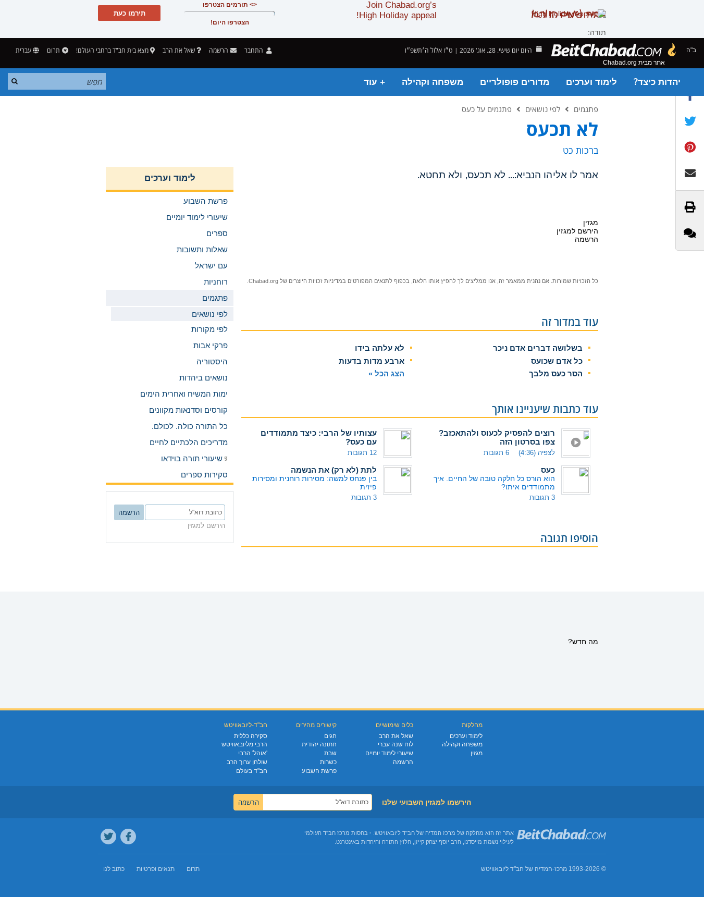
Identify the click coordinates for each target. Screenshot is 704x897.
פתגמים (586, 109)
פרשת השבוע (319, 771)
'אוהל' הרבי (252, 753)
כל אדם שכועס (557, 361)
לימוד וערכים (591, 82)
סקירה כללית (250, 736)
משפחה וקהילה (432, 82)
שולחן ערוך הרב (247, 762)
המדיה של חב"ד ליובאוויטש (516, 869)
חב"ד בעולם (251, 771)
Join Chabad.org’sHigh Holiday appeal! (396, 10)
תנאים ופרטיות (156, 869)
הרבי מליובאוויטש (244, 744)
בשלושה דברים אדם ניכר (538, 347)
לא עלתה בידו (379, 347)
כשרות (328, 762)
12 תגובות (362, 453)
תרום (53, 50)
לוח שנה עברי (395, 744)
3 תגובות (542, 497)
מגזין (477, 753)
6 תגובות (496, 453)
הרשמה (403, 762)
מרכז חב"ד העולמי (327, 833)
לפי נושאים (542, 109)
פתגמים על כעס (487, 109)
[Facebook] (128, 836)
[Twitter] (108, 836)
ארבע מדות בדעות (371, 361)
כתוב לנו (114, 869)
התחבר (254, 50)
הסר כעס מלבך (556, 373)
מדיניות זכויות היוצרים (315, 281)
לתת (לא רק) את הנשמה (334, 469)
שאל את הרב (179, 50)
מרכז (560, 869)
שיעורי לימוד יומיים (389, 753)
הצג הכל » (386, 373)
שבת (330, 753)
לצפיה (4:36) (536, 453)
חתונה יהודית (319, 744)
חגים (330, 736)
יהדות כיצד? (657, 82)
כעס (548, 469)
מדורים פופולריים (514, 82)
